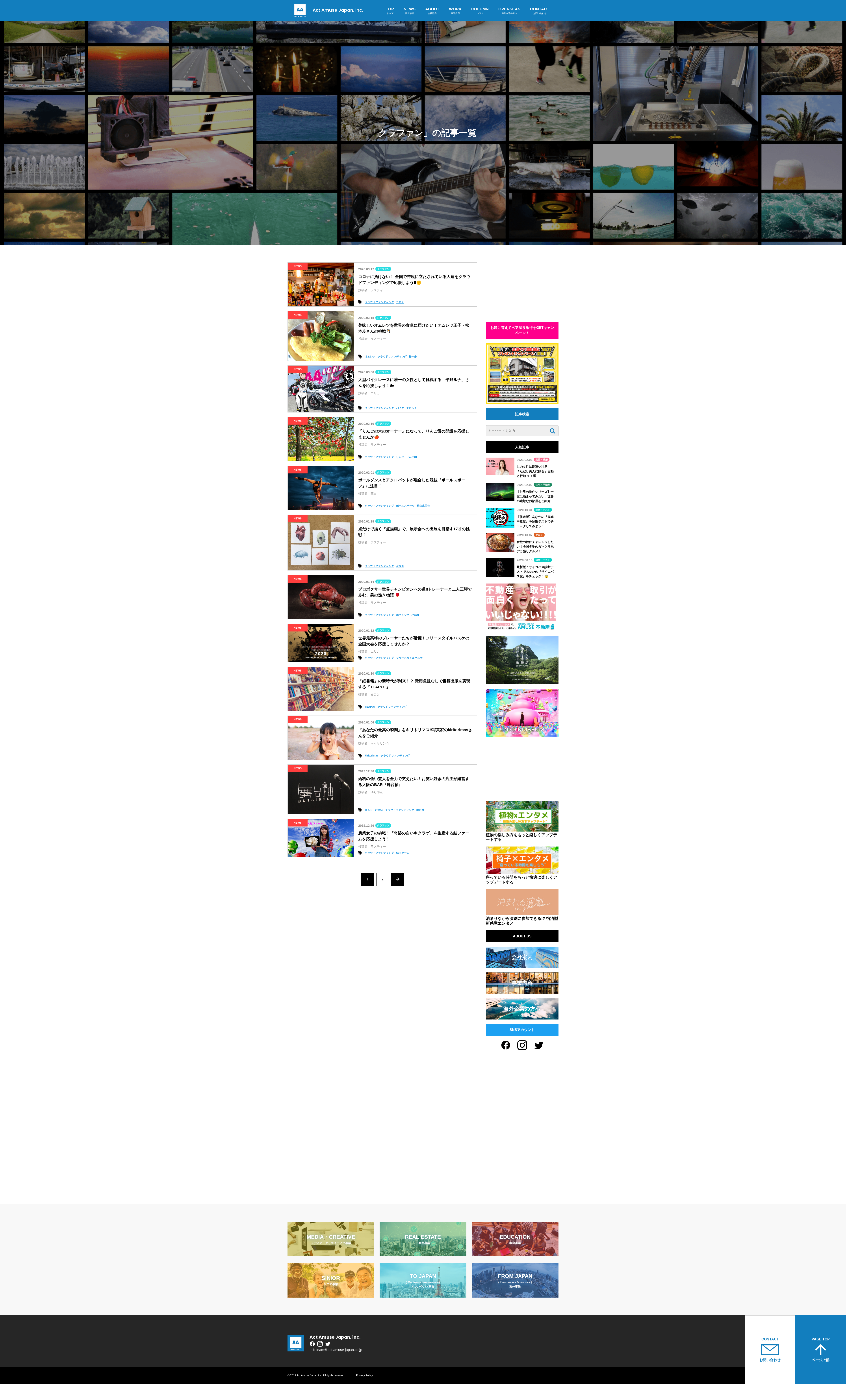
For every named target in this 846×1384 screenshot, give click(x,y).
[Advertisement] (522, 289)
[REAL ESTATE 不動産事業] (423, 1253)
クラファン (383, 269)
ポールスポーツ (405, 505)
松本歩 (413, 356)
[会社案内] (522, 965)
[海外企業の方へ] (522, 1017)
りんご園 (411, 456)
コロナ (400, 302)
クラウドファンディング (379, 302)
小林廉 (415, 615)
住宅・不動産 (543, 484)
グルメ (539, 535)
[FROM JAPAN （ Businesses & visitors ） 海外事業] (515, 1295)
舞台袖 (420, 810)
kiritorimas (371, 755)
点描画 (400, 566)
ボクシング (402, 615)
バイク (400, 408)
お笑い (379, 810)
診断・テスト (543, 509)
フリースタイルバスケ (409, 657)
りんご (400, 456)
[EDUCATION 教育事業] (515, 1253)
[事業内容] (522, 991)
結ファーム (402, 852)
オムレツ (370, 356)
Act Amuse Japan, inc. (338, 10)
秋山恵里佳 (423, 505)
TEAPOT (370, 706)
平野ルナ (411, 408)
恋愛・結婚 (542, 459)
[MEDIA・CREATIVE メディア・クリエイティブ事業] (331, 1253)
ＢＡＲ (369, 810)
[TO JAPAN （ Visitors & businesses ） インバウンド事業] (423, 1295)
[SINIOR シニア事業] (331, 1295)
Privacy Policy (364, 1375)
